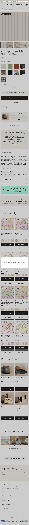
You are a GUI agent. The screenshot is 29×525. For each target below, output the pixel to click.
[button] (27, 1)
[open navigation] (2, 5)
